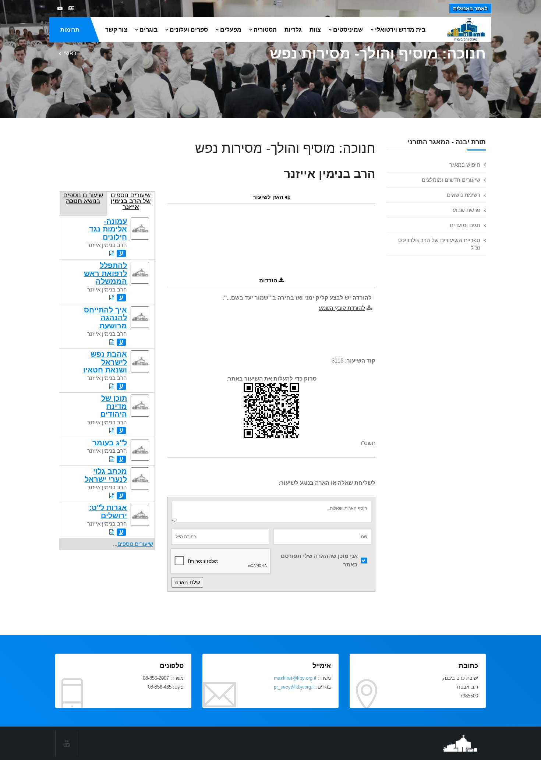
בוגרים (148, 29)
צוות (315, 29)
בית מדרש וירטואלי (400, 29)
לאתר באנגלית (470, 8)
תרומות (69, 29)
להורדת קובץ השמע (342, 308)
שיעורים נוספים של (131, 201)
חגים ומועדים (465, 225)
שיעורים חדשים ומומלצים (451, 180)
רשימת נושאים (463, 195)
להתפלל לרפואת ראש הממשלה (105, 273)
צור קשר (116, 29)
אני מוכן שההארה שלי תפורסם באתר (319, 560)
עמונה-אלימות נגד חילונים (108, 229)
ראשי (70, 53)
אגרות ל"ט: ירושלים (108, 511)
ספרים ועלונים (189, 29)
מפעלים (230, 29)
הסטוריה (265, 29)
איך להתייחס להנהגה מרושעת (105, 318)
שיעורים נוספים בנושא (83, 198)
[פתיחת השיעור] (111, 253)
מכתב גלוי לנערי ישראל (106, 475)
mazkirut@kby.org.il (295, 678)
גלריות (293, 29)
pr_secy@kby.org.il (294, 687)
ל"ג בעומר (109, 443)
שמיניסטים (348, 29)
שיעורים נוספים (135, 544)
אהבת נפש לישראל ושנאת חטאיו (105, 362)
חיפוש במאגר (464, 165)
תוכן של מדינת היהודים (113, 406)
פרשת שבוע (466, 210)
